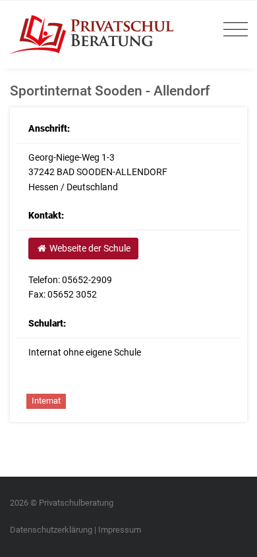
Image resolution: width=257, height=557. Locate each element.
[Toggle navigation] (232, 30)
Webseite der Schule (88, 248)
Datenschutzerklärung (51, 530)
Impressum (119, 530)
